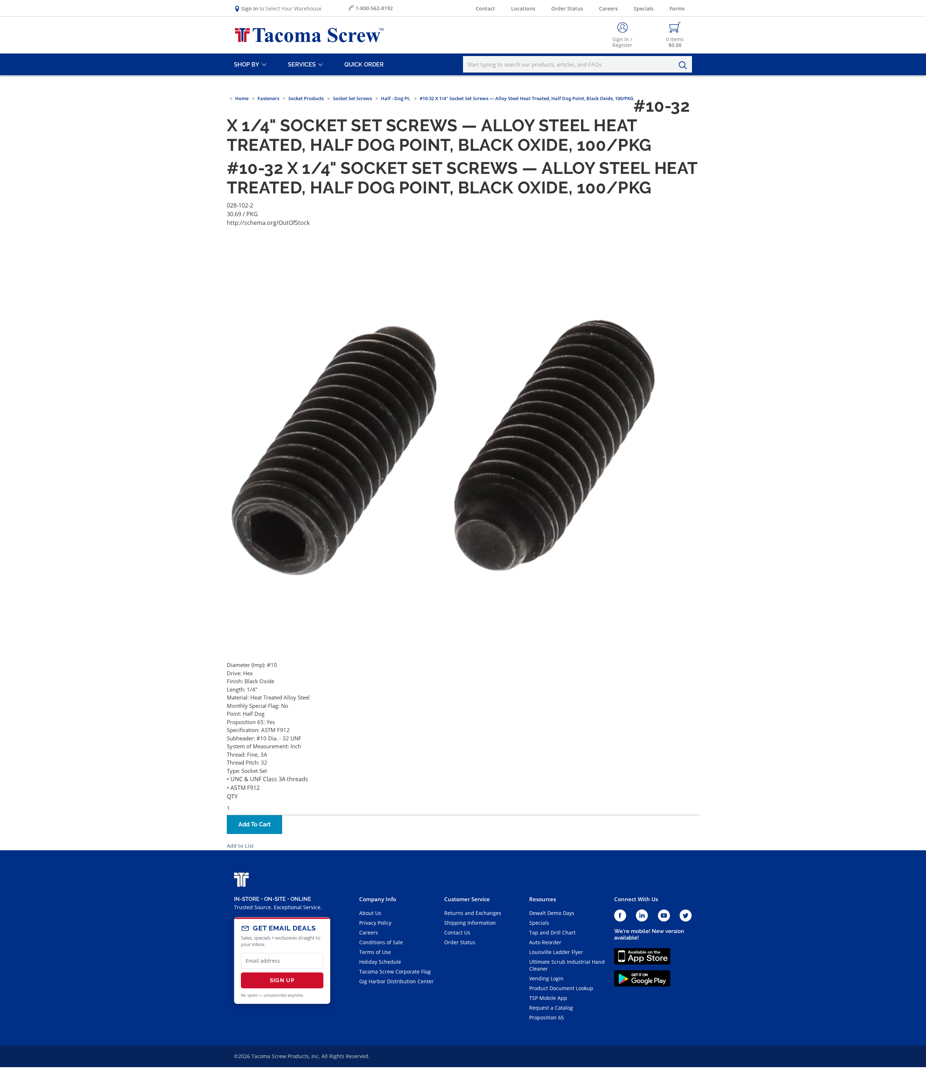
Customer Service (467, 899)
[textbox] (577, 64)
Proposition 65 (546, 1017)
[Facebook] (620, 916)
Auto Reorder (545, 942)
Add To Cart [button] (254, 824)
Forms (677, 8)
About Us (370, 913)
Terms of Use (375, 952)
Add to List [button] (240, 845)
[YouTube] (664, 916)
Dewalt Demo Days (551, 913)
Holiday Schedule (380, 961)
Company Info (377, 899)
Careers (608, 8)
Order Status (567, 8)
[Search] (685, 65)
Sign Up (282, 980)
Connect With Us (636, 899)
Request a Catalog (551, 1007)
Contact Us (457, 932)
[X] (686, 916)
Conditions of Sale (381, 942)
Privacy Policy (375, 922)
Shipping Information (470, 922)
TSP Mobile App (548, 997)
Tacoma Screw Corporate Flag (395, 971)
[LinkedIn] (642, 916)
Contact (485, 8)
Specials (644, 8)
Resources (542, 899)
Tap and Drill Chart (552, 932)
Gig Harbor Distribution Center (396, 981)
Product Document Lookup (561, 988)
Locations (523, 8)
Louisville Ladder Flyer (556, 952)
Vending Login (546, 978)
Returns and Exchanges (472, 913)
